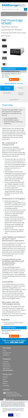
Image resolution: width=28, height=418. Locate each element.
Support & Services (21, 93)
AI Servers (5, 362)
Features (20, 88)
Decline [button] (17, 415)
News (4, 379)
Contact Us (6, 355)
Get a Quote (14, 79)
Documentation (14, 99)
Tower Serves (6, 366)
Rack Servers (6, 364)
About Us (5, 377)
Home (4, 351)
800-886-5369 (10, 399)
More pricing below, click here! (14, 83)
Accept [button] (10, 415)
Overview (7, 88)
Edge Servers (6, 368)
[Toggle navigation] (3, 2)
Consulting (6, 385)
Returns (5, 383)
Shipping (5, 381)
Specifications (7, 93)
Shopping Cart (7, 353)
